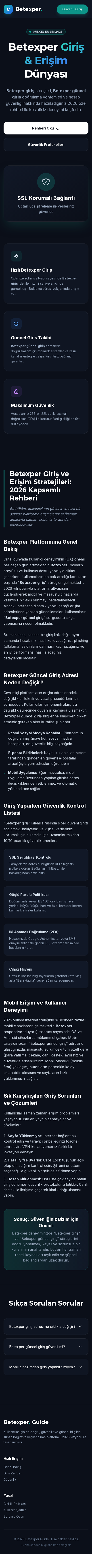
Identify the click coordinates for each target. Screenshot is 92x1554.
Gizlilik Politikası (15, 1504)
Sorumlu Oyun (14, 1516)
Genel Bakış (12, 1467)
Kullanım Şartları (15, 1510)
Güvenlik (10, 1479)
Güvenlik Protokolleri (46, 144)
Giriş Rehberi (13, 1473)
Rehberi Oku (43, 128)
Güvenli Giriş (72, 9)
